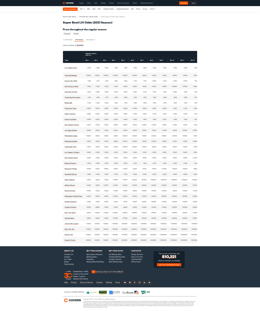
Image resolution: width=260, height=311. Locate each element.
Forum (117, 282)
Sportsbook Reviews (94, 254)
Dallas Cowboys (70, 114)
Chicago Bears (69, 218)
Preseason (67, 33)
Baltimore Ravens (70, 163)
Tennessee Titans (70, 108)
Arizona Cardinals (70, 119)
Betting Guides (94, 250)
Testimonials (69, 264)
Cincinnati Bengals (71, 75)
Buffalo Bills (68, 103)
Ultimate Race (136, 259)
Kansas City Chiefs (71, 81)
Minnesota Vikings (71, 169)
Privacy (74, 282)
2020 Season (69, 39)
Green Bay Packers (71, 92)
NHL (99, 9)
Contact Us (68, 254)
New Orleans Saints (71, 158)
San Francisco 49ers (71, 86)
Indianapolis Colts (70, 147)
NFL (81, 9)
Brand (66, 262)
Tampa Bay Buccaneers (72, 97)
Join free (184, 3)
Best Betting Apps (116, 262)
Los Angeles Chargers (72, 152)
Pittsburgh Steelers (71, 141)
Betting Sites (116, 250)
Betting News (92, 257)
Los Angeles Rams (71, 68)
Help (66, 282)
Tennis (138, 9)
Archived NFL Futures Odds (88, 16)
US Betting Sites (115, 254)
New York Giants (70, 213)
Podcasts (90, 259)
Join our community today (169, 265)
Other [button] (152, 9)
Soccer (145, 9)
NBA (88, 9)
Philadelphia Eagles (71, 136)
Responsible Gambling (95, 262)
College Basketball (122, 9)
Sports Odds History (69, 16)
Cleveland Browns (71, 174)
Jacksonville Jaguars (72, 223)
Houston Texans (70, 240)
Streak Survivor (137, 254)
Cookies (99, 282)
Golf (132, 9)
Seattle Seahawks (71, 202)
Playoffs (76, 33)
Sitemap (109, 282)
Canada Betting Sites (117, 257)
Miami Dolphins (70, 180)
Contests (136, 250)
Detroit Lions (69, 234)
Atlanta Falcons (70, 185)
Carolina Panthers (70, 207)
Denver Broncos (70, 191)
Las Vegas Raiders (71, 130)
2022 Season (90, 39)
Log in (193, 3)
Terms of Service (86, 282)
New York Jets (69, 229)
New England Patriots (72, 125)
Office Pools (136, 262)
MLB (93, 9)
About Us (69, 250)
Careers (67, 257)
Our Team (68, 259)
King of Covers (137, 257)
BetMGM (80, 45)
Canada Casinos (115, 259)
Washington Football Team (73, 196)
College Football (108, 9)
